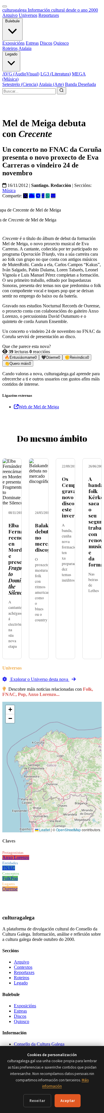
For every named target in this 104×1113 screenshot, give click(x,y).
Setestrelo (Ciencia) (20, 84)
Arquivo (10, 15)
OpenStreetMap (68, 829)
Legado (11, 54)
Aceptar (67, 1100)
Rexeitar (37, 1100)
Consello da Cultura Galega (39, 1044)
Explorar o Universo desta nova (39, 679)
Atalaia (24, 48)
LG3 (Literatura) (55, 73)
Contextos (23, 967)
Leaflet (44, 829)
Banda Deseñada (80, 84)
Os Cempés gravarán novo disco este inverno (73, 497)
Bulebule (12, 21)
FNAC (8, 867)
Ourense (10, 888)
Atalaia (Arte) (51, 84)
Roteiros (10, 48)
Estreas (32, 43)
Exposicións (13, 43)
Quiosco (61, 43)
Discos (46, 43)
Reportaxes (48, 15)
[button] (10, 709)
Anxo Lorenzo (15, 857)
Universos (28, 15)
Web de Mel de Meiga (38, 406)
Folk (6, 878)
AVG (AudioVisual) (20, 73)
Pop (14, 878)
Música (9, 190)
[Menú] (4, 6)
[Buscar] (61, 90)
